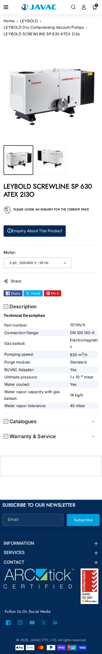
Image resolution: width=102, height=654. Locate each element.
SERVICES (14, 552)
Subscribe (83, 519)
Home (9, 20)
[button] (6, 7)
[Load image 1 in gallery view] (18, 160)
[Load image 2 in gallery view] (51, 160)
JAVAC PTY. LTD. (43, 640)
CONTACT (14, 562)
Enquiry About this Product (34, 231)
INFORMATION (19, 543)
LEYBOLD (29, 20)
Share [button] (16, 281)
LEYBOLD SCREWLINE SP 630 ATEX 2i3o (42, 34)
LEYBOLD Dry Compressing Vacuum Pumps (44, 27)
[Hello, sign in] (84, 7)
